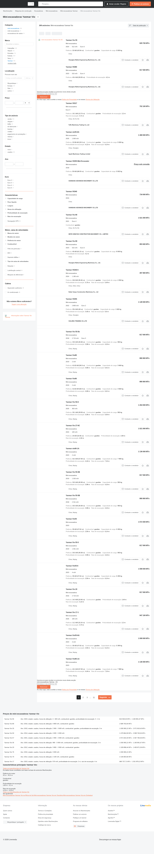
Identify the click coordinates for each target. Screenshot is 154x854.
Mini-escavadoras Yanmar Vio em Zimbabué (78, 795)
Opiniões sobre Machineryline (48, 821)
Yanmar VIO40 (71, 191)
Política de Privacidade (69, 99)
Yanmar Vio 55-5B (73, 472)
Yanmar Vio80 (71, 355)
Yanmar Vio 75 (9, 752)
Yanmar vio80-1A (72, 448)
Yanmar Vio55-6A (73, 635)
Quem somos (7, 810)
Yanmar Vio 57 (9, 738)
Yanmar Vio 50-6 (72, 402)
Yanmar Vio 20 (71, 589)
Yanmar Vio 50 (9, 733)
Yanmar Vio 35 (9, 742)
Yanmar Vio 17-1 (72, 612)
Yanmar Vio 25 (9, 728)
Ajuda (5, 814)
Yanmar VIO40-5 (72, 270)
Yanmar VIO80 (71, 67)
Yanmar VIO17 (71, 103)
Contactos (6, 818)
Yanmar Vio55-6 (72, 566)
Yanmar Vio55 (71, 519)
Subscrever (43, 97)
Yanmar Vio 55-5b (73, 332)
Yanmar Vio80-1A (73, 659)
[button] (143, 60)
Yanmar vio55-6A (72, 132)
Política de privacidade (45, 814)
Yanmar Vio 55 (71, 40)
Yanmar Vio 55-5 (72, 542)
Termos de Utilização (93, 99)
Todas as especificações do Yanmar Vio (16, 768)
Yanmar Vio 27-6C (73, 425)
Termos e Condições (45, 810)
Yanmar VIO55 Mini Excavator (77, 161)
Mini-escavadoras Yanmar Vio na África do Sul (18, 795)
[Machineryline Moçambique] (14, 4)
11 (94, 697)
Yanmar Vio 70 (9, 757)
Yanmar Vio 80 (71, 215)
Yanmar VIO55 (71, 299)
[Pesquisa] (40, 4)
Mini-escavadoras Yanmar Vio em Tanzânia (48, 795)
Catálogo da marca (44, 825)
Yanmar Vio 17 (9, 761)
